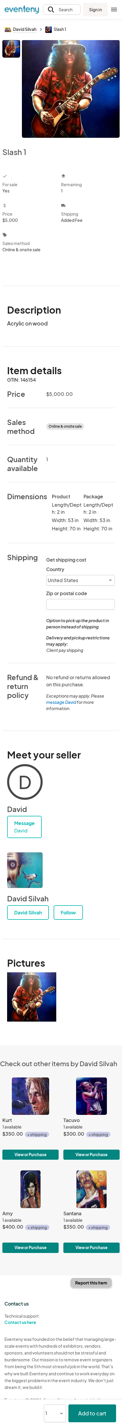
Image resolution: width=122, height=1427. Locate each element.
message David (61, 702)
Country (55, 569)
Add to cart (92, 1413)
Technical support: (22, 1319)
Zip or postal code (66, 593)
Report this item (91, 1282)
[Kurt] (30, 1118)
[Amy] (30, 1211)
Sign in (95, 9)
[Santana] (91, 1211)
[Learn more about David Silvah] (25, 870)
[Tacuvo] (91, 1118)
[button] (62, 9)
